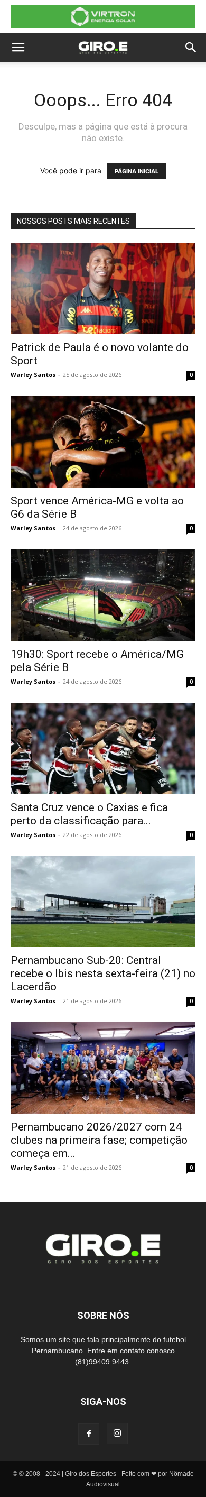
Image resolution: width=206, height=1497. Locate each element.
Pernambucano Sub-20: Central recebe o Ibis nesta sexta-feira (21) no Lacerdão (103, 973)
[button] (18, 47)
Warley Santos (33, 375)
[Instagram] (117, 1433)
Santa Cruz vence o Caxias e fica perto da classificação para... (89, 814)
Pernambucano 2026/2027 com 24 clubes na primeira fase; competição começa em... (99, 1140)
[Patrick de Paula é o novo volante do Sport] (103, 288)
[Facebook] (88, 1434)
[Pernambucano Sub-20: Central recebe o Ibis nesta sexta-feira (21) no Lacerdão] (103, 902)
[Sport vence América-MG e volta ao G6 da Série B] (103, 442)
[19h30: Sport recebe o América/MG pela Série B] (103, 595)
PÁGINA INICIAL (136, 171)
